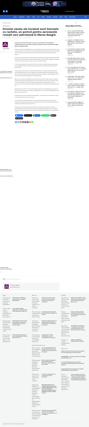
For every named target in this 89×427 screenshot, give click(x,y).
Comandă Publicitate (69, 11)
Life (38, 17)
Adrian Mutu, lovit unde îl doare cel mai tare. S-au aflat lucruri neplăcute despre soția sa (76, 78)
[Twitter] (18, 122)
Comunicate (72, 17)
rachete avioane (9, 279)
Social (33, 17)
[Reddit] (21, 122)
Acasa (15, 17)
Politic (28, 17)
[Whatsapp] (32, 122)
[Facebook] (16, 122)
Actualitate (22, 17)
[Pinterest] (25, 122)
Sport (61, 17)
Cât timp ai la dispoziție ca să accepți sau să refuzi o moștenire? (48, 375)
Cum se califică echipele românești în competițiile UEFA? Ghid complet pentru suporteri (19, 310)
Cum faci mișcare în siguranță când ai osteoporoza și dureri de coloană (49, 313)
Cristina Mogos (7, 37)
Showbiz (55, 17)
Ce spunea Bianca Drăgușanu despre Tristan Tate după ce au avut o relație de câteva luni (76, 103)
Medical (49, 17)
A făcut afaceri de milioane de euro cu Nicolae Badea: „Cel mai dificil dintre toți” (19, 336)
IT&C (65, 17)
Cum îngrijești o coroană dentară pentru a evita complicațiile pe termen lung (48, 336)
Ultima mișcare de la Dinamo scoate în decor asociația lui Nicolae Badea (19, 299)
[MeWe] (28, 122)
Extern (43, 17)
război (15, 279)
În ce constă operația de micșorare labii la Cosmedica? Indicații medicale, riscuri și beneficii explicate (72, 363)
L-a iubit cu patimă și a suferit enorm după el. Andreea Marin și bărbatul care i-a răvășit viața (76, 85)
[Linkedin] (23, 122)
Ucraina (18, 279)
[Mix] (30, 122)
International (6, 26)
